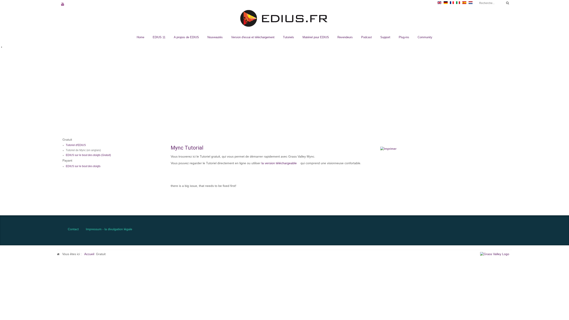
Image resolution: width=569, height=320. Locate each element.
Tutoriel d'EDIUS (76, 145)
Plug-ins (404, 37)
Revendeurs (345, 37)
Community (425, 37)
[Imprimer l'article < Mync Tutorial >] (388, 148)
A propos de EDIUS (186, 37)
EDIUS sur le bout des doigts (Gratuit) (88, 155)
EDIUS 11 (159, 37)
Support (385, 37)
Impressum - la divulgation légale (109, 229)
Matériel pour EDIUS (316, 37)
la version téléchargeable (279, 163)
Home (140, 37)
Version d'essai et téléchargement (252, 37)
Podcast (366, 37)
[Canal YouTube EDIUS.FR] (62, 4)
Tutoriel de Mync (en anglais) (83, 150)
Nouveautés (215, 37)
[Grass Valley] (496, 254)
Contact (73, 229)
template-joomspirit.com (567, 196)
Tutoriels (288, 37)
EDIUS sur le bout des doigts (83, 166)
